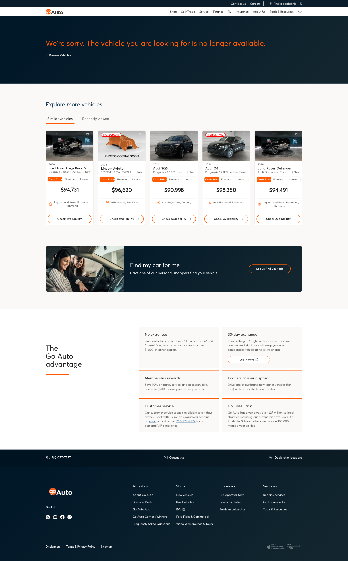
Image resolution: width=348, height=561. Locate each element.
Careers (255, 3)
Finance (218, 11)
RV (229, 11)
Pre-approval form (232, 495)
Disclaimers (53, 546)
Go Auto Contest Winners (150, 516)
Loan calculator (230, 502)
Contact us (238, 3)
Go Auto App (141, 509)
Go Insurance (272, 502)
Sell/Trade (188, 11)
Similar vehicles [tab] (60, 118)
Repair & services (274, 495)
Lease (84, 179)
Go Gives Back (142, 502)
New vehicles (184, 495)
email (152, 421)
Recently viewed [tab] (95, 118)
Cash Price (55, 179)
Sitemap (106, 546)
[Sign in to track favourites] (88, 135)
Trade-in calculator (232, 509)
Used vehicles (185, 502)
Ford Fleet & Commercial (192, 516)
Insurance (242, 11)
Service (204, 11)
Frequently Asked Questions (151, 524)
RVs (178, 509)
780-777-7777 (186, 421)
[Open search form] (300, 11)
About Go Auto (143, 495)
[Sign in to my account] (300, 3)
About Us (259, 11)
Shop (173, 11)
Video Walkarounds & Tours (194, 524)
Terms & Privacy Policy (80, 546)
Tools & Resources (282, 11)
